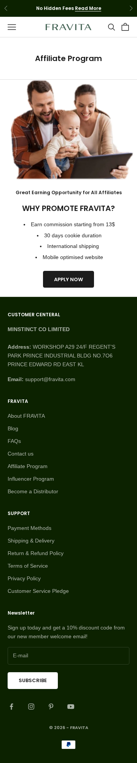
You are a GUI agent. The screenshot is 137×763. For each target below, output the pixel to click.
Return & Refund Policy (36, 553)
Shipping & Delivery (31, 541)
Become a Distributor (33, 491)
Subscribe (33, 680)
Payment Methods (29, 528)
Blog (13, 428)
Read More (88, 8)
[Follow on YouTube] (71, 706)
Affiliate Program (28, 466)
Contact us (20, 454)
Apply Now (68, 279)
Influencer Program (31, 479)
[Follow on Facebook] (11, 706)
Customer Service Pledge (38, 591)
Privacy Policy (24, 578)
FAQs (14, 441)
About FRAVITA (26, 416)
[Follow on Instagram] (31, 706)
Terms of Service (28, 566)
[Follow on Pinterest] (51, 706)
